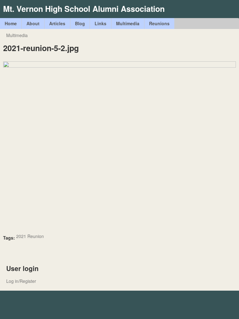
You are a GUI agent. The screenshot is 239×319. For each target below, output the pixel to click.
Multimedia (127, 23)
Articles (57, 23)
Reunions (159, 23)
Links (100, 23)
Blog (80, 23)
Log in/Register (21, 281)
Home (11, 23)
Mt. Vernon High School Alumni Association (84, 8)
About (33, 23)
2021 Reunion (30, 236)
